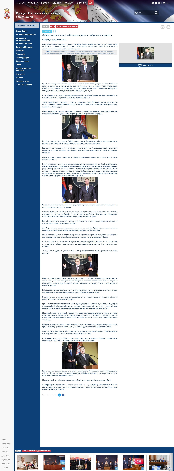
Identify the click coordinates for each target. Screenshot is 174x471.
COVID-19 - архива (24, 85)
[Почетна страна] (7, 14)
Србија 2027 (6, 444)
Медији (45, 26)
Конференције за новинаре (23, 69)
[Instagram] (159, 3)
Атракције (5, 464)
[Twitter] (153, 3)
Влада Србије (21, 31)
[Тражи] (156, 12)
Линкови (19, 78)
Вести (4, 440)
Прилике (5, 448)
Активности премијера (26, 35)
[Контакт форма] (91, 3)
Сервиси (5, 452)
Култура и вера (22, 61)
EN (164, 3)
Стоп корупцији (22, 58)
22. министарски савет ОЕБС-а (76, 385)
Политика (20, 51)
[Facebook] (156, 3)
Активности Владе (24, 44)
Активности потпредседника (23, 39)
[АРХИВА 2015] (145, 53)
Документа (6, 456)
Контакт (5, 468)
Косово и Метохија (24, 47)
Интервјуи (20, 74)
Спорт (18, 65)
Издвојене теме (22, 81)
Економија (20, 54)
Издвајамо (6, 460)
